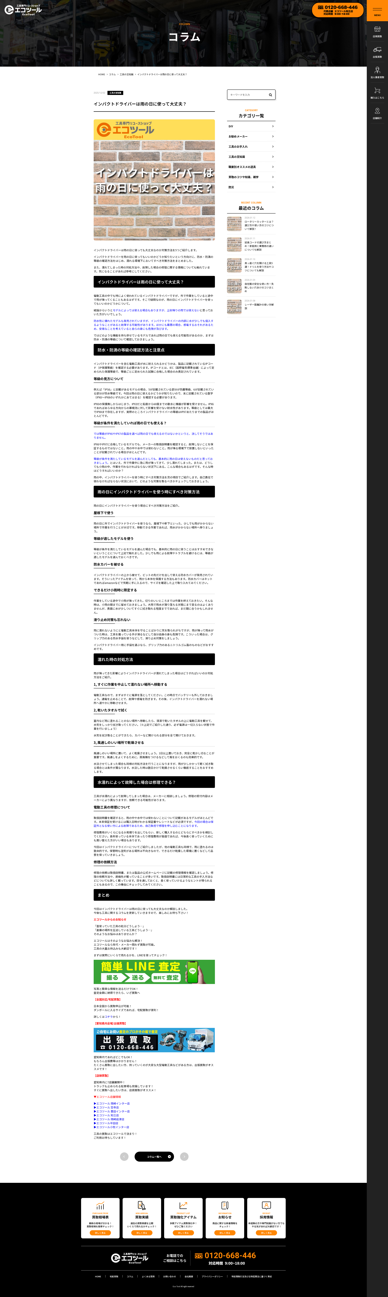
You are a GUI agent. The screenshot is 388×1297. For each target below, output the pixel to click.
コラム (130, 1276)
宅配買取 (114, 1276)
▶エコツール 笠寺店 (106, 1107)
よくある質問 (148, 1276)
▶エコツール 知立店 (106, 1115)
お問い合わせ (169, 1276)
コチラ (109, 1017)
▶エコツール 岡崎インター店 (112, 1103)
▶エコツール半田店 (106, 1123)
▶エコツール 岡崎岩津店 (109, 1119)
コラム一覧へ (154, 1156)
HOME (98, 1276)
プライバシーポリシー (212, 1276)
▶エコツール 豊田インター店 (112, 1111)
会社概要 (189, 1276)
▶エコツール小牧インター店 (111, 1127)
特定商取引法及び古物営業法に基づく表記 (252, 1276)
